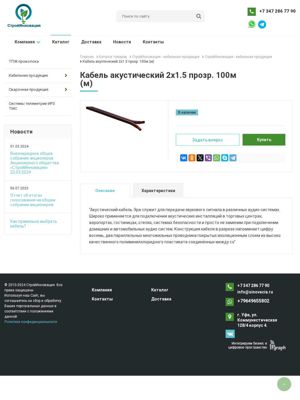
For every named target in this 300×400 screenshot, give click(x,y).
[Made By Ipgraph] (257, 345)
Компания (25, 42)
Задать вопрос (207, 140)
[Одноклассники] (191, 157)
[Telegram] (232, 157)
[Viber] (208, 157)
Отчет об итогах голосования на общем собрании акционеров (32, 200)
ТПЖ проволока (24, 61)
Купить (264, 139)
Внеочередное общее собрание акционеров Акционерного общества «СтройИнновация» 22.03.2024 (34, 163)
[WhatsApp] (216, 157)
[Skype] (224, 157)
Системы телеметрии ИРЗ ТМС (32, 106)
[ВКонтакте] (183, 157)
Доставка (91, 42)
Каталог (60, 42)
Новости (122, 42)
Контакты (153, 42)
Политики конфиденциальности (30, 322)
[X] (200, 157)
